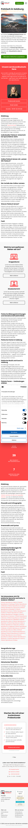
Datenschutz (4, 815)
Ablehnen (14, 440)
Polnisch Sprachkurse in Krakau (9, 640)
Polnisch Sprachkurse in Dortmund (10, 607)
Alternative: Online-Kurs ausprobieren (14, 56)
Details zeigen (20, 428)
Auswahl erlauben (14, 436)
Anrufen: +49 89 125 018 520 (14, 109)
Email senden (14, 105)
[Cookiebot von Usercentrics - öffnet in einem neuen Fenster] (20, 387)
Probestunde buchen (14, 101)
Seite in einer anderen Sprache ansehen (14, 825)
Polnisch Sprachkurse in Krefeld (16, 628)
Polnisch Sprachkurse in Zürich (16, 638)
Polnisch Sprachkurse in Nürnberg (17, 618)
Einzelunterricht (19, 815)
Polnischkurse (18, 812)
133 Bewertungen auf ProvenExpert (16, 11)
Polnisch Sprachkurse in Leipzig (16, 606)
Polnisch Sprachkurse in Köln (14, 612)
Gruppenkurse (18, 813)
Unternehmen (4, 812)
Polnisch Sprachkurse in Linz (8, 635)
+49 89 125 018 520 (15, 774)
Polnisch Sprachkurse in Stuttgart (9, 614)
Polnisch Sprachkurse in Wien (8, 630)
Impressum (4, 817)
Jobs (2, 813)
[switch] (24, 414)
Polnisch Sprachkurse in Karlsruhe (10, 624)
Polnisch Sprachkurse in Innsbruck (16, 633)
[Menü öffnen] (26, 2)
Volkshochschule (11, 125)
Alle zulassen (14, 432)
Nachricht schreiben (14, 771)
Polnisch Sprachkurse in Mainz (16, 623)
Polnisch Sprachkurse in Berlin (9, 602)
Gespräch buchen (15, 769)
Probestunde (18, 817)
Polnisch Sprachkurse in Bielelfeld (10, 619)
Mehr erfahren (14, 275)
